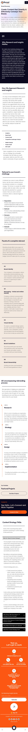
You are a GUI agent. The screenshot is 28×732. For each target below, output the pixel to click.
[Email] (14, 651)
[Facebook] (9, 719)
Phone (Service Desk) (21, 663)
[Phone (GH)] (8, 660)
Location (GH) (14, 673)
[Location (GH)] (14, 671)
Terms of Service (14, 721)
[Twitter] (11, 719)
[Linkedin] (16, 719)
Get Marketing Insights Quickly (9, 693)
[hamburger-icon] (26, 2)
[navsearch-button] (2, 730)
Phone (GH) (8, 663)
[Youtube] (19, 719)
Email (14, 654)
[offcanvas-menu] (14, 728)
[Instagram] (14, 719)
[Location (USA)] (14, 681)
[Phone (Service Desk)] (21, 660)
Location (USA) (14, 684)
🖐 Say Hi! (14, 712)
